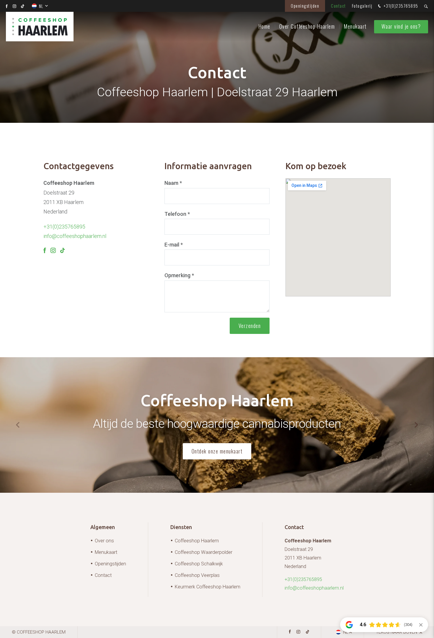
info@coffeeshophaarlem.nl (74, 236)
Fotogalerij (362, 6)
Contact (338, 6)
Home (264, 26)
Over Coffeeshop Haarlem (307, 26)
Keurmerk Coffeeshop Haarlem (207, 587)
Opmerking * (179, 275)
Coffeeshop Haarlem (197, 541)
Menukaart (355, 26)
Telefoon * (177, 214)
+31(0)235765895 (400, 6)
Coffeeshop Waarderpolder (203, 552)
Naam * (173, 183)
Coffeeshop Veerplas (197, 575)
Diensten (181, 527)
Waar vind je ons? (401, 26)
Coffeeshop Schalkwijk (199, 564)
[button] (416, 425)
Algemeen (102, 527)
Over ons (104, 541)
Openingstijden (305, 6)
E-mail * (173, 245)
